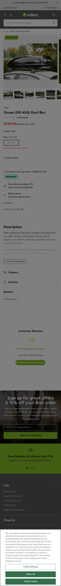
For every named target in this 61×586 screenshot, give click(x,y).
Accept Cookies (30, 581)
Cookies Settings (30, 567)
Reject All (30, 574)
